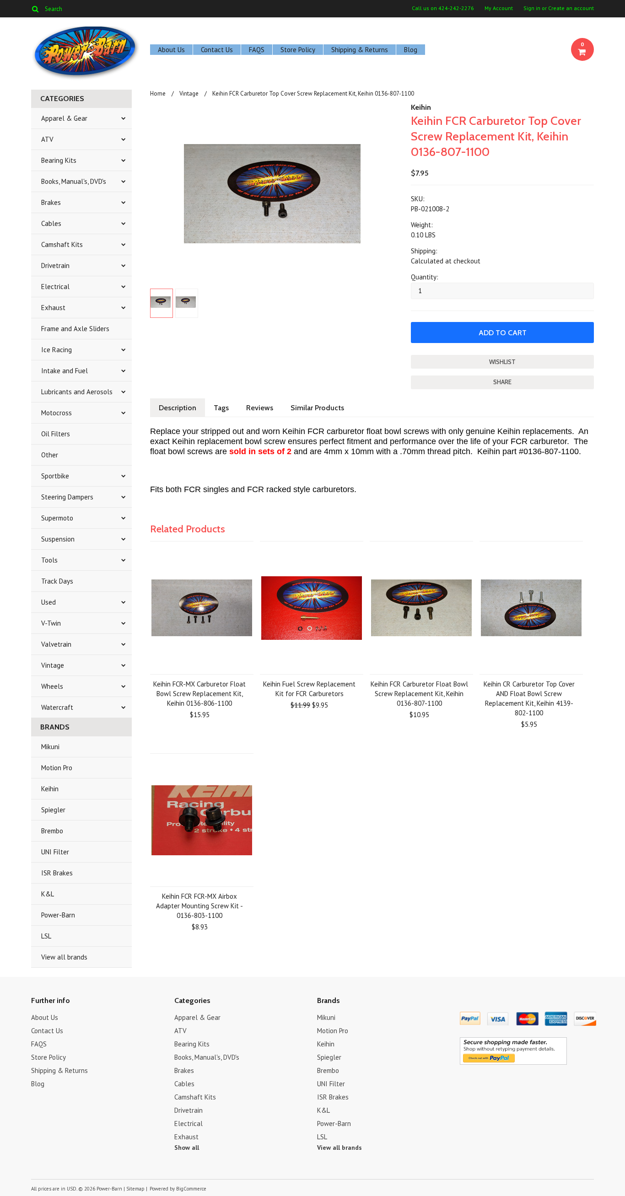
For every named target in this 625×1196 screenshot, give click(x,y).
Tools (49, 560)
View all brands (64, 957)
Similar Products (317, 407)
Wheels (52, 686)
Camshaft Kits (62, 244)
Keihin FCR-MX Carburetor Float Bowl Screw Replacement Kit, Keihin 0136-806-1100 (199, 694)
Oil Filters (55, 433)
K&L (47, 894)
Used (48, 602)
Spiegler (53, 809)
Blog (410, 49)
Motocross (56, 412)
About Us (171, 49)
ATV (47, 139)
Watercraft (57, 707)
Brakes (51, 202)
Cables (51, 223)
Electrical (55, 286)
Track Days (57, 581)
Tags (221, 407)
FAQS (256, 49)
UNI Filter (55, 851)
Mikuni (50, 746)
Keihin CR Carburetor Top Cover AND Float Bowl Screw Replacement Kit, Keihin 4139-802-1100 (529, 698)
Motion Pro (56, 767)
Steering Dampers (67, 497)
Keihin (50, 788)
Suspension (58, 539)
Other (49, 455)
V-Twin (51, 623)
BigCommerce (191, 1188)
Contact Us (217, 49)
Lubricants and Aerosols (77, 391)
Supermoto (57, 518)
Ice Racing (56, 349)
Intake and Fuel (64, 370)
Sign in (531, 8)
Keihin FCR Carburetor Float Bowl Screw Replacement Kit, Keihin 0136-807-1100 (419, 694)
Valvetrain (56, 644)
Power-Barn (58, 915)
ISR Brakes (57, 873)
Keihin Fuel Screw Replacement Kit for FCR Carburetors (309, 689)
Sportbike (55, 476)
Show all (186, 1147)
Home (158, 93)
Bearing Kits (58, 160)
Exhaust (53, 307)
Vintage (52, 665)
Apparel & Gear (64, 118)
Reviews (259, 407)
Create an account (571, 8)
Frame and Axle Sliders (75, 328)
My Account (499, 8)
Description (177, 407)
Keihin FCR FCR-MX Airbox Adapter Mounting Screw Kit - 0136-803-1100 (199, 906)
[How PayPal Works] (513, 1062)
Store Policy (297, 49)
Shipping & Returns (359, 49)
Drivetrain (55, 265)
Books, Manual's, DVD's (73, 181)
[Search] (35, 9)
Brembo (52, 830)
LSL (46, 936)
